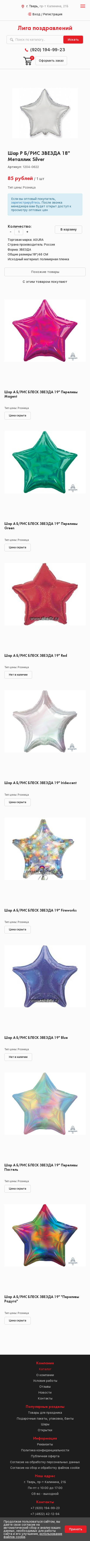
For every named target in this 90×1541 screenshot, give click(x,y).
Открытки (45, 1430)
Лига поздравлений (45, 28)
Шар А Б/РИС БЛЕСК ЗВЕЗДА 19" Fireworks (40, 910)
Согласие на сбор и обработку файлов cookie (45, 1467)
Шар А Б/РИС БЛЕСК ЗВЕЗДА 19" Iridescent (40, 783)
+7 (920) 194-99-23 (45, 1508)
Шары (45, 1424)
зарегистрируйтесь (25, 202)
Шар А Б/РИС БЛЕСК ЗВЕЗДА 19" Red (35, 656)
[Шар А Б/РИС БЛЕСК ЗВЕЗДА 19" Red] (45, 606)
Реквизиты (45, 1444)
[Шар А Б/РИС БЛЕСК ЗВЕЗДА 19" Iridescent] (45, 734)
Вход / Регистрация (47, 14)
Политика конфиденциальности (45, 1450)
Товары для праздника (45, 1412)
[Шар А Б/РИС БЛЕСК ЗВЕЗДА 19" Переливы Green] (45, 475)
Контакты (45, 1398)
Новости (45, 1392)
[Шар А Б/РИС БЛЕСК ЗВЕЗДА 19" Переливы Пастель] (45, 1116)
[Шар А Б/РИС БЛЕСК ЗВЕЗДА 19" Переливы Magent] (45, 343)
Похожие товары (45, 272)
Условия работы (45, 1380)
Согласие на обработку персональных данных (45, 1462)
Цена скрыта (17, 415)
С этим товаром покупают (45, 282)
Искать (73, 39)
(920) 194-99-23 (47, 49)
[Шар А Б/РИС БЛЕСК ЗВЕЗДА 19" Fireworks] (45, 861)
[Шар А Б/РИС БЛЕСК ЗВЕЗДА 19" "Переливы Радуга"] (45, 1248)
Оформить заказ (51, 60)
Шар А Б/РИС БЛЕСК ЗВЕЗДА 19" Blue (36, 1038)
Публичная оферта (45, 1456)
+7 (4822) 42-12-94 (45, 1514)
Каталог (45, 1369)
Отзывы (45, 1386)
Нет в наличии (18, 674)
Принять (75, 1529)
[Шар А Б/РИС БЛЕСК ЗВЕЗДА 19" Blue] (45, 989)
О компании (45, 1375)
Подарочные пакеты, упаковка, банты (45, 1418)
